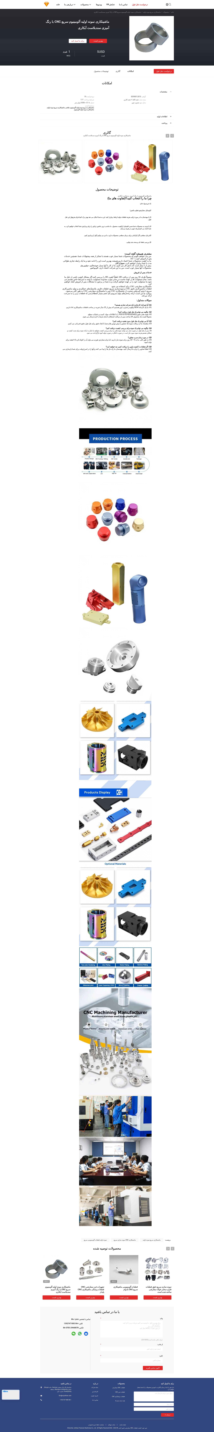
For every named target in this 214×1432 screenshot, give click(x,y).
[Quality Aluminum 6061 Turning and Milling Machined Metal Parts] (165, 161)
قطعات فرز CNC (120, 1392)
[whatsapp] (80, 1334)
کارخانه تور (95, 1391)
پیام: (161, 1318)
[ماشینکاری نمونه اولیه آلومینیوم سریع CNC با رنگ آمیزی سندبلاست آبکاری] (151, 38)
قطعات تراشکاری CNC (118, 1396)
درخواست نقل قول (164, 71)
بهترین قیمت (98, 41)
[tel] (70, 1334)
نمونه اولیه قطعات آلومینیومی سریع (95, 1240)
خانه (172, 12)
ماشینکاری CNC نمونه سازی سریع (125, 1240)
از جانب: (160, 1344)
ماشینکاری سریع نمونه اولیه (152, 12)
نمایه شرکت (94, 1387)
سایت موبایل (111, 1425)
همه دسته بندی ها (120, 1401)
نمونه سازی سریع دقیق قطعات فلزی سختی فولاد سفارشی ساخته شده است (158, 1289)
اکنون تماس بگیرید (153, 1368)
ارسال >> (167, 1415)
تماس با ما (95, 1400)
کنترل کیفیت (94, 1396)
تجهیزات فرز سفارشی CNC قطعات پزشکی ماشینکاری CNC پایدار (91, 1289)
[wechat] (74, 1334)
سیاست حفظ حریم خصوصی (96, 1425)
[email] (86, 1334)
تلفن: (161, 1356)
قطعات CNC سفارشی (118, 1387)
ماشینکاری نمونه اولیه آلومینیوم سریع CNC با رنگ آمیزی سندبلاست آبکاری (57, 1289)
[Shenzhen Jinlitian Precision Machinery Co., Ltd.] (47, 4)
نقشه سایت (122, 1425)
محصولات (166, 12)
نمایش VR (110, 4)
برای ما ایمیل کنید (77, 41)
